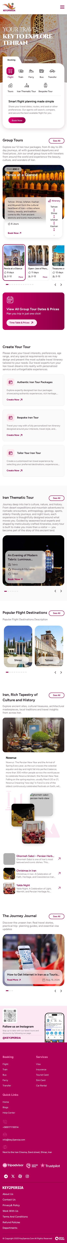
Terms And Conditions (15, 1216)
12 (33, 285)
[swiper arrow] (55, 591)
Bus (5, 1075)
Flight (5, 1064)
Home (6, 1102)
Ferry (5, 1080)
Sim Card (40, 1080)
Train (5, 1069)
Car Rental (41, 1085)
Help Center (9, 1112)
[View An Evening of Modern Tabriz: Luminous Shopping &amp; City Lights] (33, 560)
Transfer (7, 1085)
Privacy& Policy (11, 1205)
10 (29, 285)
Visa (38, 1064)
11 (31, 285)
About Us (8, 1194)
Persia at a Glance (21, 174)
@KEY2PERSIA (12, 1037)
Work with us (10, 1211)
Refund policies (11, 1222)
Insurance (41, 1069)
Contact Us (9, 1199)
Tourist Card (42, 1075)
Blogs (5, 1107)
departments (10, 1227)
